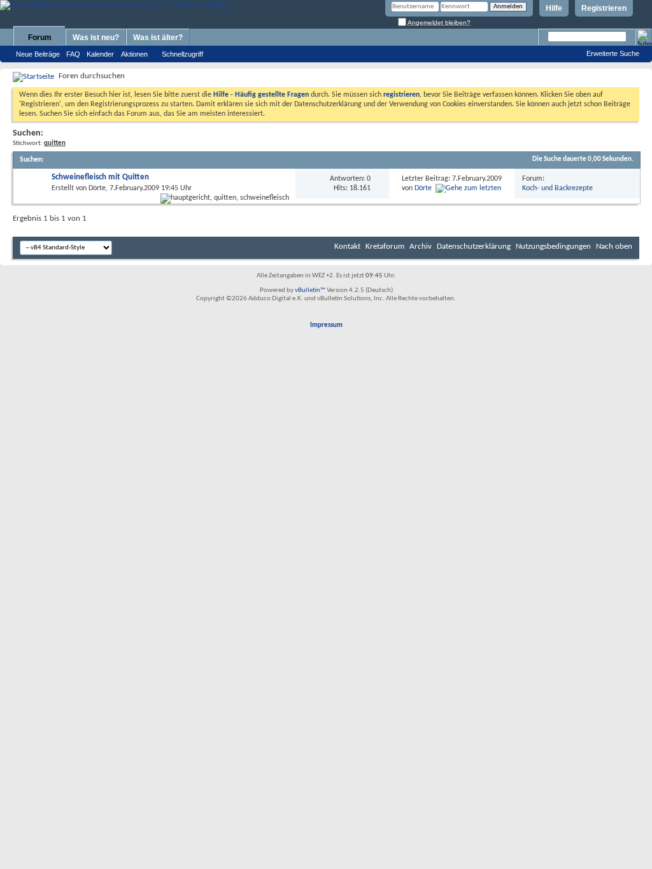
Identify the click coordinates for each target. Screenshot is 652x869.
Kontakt (347, 246)
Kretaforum (384, 246)
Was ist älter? (158, 37)
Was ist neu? (96, 37)
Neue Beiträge (38, 54)
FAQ (73, 54)
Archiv (420, 246)
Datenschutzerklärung (474, 246)
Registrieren (604, 8)
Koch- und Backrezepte (557, 188)
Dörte (97, 188)
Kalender (100, 54)
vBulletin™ (310, 290)
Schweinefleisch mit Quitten (100, 177)
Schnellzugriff (182, 54)
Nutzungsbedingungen (553, 246)
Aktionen (134, 54)
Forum (40, 37)
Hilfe (554, 8)
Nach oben (614, 246)
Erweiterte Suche (612, 53)
